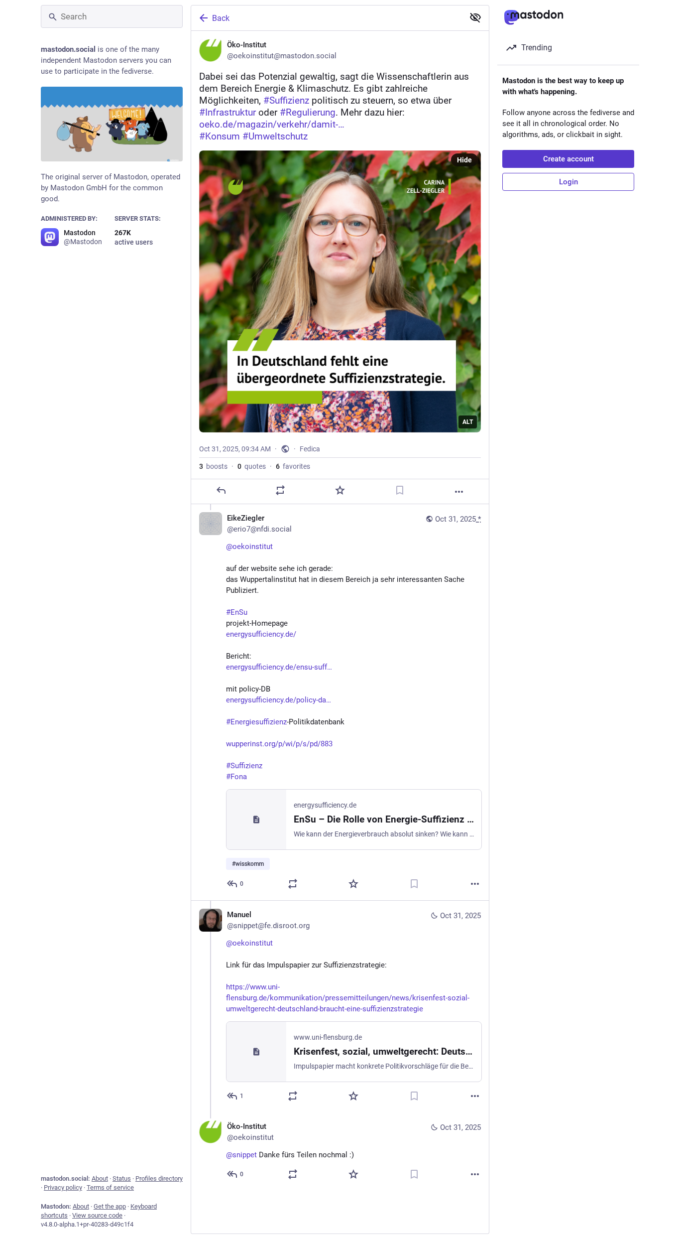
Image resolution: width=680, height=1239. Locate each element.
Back (220, 18)
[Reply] (221, 490)
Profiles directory (159, 1178)
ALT (467, 421)
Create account (568, 158)
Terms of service (110, 1187)
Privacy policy (63, 1187)
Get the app (110, 1206)
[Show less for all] (475, 17)
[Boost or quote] (280, 490)
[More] (459, 492)
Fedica (310, 449)
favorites (293, 466)
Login (568, 181)
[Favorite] (340, 490)
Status (122, 1178)
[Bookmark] (400, 490)
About (100, 1178)
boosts (213, 466)
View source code (97, 1215)
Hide (464, 160)
